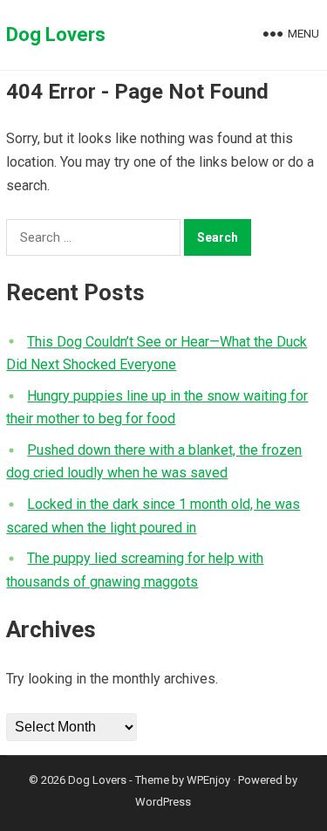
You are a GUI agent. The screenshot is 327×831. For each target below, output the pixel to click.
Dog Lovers (56, 34)
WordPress (163, 801)
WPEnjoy (208, 779)
